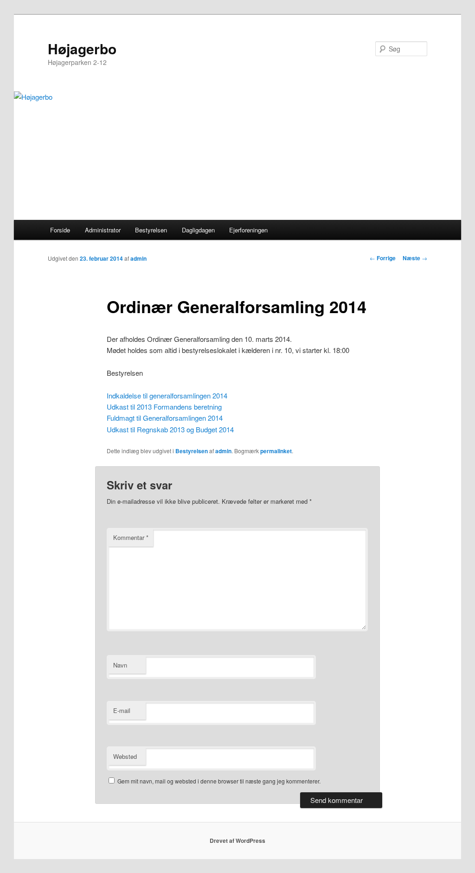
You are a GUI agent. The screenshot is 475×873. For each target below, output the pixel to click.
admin (138, 258)
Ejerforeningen (248, 229)
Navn (120, 665)
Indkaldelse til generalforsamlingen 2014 (167, 395)
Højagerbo (82, 48)
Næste (415, 258)
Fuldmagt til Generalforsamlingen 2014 (165, 418)
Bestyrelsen (151, 229)
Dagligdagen (198, 229)
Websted (125, 756)
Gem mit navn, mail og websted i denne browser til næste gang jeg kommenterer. (219, 781)
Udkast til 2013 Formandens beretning (164, 406)
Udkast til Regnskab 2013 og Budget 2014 (170, 429)
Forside (60, 229)
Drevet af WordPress (237, 840)
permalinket (276, 451)
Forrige (383, 258)
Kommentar (130, 537)
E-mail (121, 710)
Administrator (103, 229)
